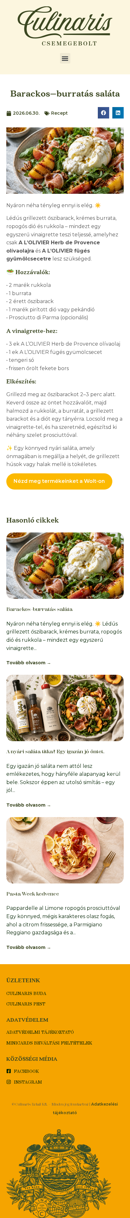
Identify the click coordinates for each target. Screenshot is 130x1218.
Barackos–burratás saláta (39, 609)
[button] (65, 58)
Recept (59, 113)
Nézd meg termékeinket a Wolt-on (59, 481)
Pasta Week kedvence (32, 894)
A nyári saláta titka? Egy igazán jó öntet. (55, 751)
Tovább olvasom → (28, 663)
